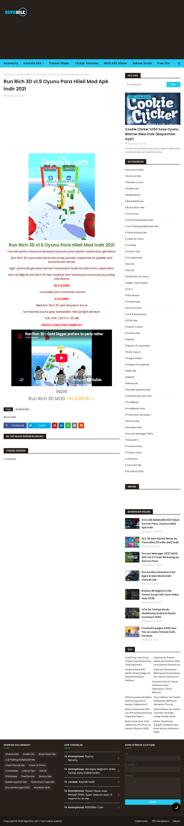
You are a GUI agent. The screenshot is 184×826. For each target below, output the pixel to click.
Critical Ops (133, 251)
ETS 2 (130, 289)
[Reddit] (81, 425)
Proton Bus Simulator (139, 415)
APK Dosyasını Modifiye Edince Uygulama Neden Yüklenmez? (138, 700)
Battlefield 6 (133, 195)
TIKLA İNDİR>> (80, 399)
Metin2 (130, 377)
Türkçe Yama (134, 452)
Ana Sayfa (9, 74)
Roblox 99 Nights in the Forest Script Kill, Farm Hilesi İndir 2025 (160, 594)
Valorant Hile (134, 465)
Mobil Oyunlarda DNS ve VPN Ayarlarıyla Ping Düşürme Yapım (138, 713)
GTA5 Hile (132, 320)
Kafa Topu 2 (134, 352)
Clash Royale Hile (137, 232)
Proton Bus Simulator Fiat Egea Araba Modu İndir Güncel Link (158, 575)
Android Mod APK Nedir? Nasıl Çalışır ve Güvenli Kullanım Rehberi (137, 675)
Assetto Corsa (135, 182)
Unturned (132, 458)
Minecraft (132, 383)
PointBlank (133, 402)
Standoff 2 (133, 440)
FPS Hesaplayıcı (160, 821)
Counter (131, 245)
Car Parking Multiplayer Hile (142, 226)
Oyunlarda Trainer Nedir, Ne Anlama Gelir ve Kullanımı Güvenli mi (167, 661)
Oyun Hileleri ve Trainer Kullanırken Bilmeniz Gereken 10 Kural (167, 700)
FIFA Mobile (133, 295)
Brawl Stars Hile (135, 207)
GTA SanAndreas (136, 314)
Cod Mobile (11, 770)
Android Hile (24, 74)
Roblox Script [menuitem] (142, 63)
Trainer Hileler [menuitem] (59, 63)
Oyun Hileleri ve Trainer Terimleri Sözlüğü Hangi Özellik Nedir (167, 713)
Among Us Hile (135, 169)
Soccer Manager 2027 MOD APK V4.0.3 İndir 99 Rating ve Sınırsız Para (160, 557)
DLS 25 (130, 264)
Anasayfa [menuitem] (11, 63)
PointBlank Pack (136, 408)
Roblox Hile (133, 421)
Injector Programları (138, 345)
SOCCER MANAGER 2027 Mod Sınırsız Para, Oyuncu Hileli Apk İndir (160, 523)
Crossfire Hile (134, 257)
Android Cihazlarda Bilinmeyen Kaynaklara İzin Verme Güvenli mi (167, 673)
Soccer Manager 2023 (17, 787)
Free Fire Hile (134, 308)
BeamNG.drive (135, 201)
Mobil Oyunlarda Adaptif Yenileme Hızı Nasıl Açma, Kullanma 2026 (166, 727)
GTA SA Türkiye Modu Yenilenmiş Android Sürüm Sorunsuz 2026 (159, 613)
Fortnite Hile (133, 301)
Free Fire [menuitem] (163, 63)
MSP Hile (131, 371)
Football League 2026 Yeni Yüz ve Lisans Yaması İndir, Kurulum (159, 631)
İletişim (176, 821)
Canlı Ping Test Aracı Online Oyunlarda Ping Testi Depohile (138, 661)
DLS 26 (130, 270)
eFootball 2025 (135, 471)
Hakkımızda (141, 821)
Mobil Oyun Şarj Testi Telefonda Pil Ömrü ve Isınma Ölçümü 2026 (138, 725)
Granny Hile (133, 333)
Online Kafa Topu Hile (139, 396)
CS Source (133, 213)
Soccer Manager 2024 (140, 433)
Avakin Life (133, 188)
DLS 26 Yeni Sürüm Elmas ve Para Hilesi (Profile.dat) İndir (160, 540)
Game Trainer (135, 327)
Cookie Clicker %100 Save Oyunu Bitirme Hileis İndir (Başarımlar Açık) (151, 134)
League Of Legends (138, 364)
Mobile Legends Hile (138, 389)
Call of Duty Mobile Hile (140, 220)
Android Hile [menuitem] (32, 63)
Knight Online (134, 358)
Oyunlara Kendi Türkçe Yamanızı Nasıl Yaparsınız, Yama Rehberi (165, 687)
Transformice (134, 446)
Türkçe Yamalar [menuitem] (86, 63)
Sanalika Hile (134, 427)
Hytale (130, 339)
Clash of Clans (135, 239)
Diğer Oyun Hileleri (137, 283)
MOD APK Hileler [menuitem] (115, 63)
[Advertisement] (118, 29)
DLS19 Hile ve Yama (138, 276)
